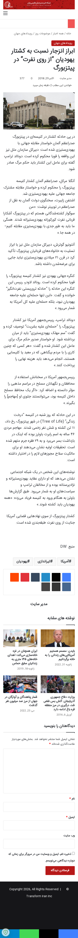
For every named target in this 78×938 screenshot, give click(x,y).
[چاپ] (45, 586)
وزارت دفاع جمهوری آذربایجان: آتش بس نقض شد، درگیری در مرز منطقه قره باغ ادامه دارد (59, 703)
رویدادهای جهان (23, 33)
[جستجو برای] (72, 13)
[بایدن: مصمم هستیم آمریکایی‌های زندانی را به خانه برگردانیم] (58, 638)
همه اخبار (58, 33)
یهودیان (21, 561)
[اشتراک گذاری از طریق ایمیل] (56, 586)
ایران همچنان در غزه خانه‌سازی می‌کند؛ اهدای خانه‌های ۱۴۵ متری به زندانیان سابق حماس (22, 657)
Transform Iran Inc (39, 896)
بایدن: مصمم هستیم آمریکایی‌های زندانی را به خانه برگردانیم (60, 655)
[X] (56, 577)
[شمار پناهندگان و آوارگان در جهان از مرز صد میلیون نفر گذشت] (20, 684)
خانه (69, 33)
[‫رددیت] (14, 577)
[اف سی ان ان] (39, 4)
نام (72, 798)
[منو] (5, 13)
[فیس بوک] (66, 577)
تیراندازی (44, 561)
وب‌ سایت (69, 835)
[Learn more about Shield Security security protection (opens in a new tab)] (5, 932)
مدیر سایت (66, 78)
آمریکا (65, 561)
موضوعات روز (42, 33)
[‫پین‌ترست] (25, 577)
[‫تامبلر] (35, 577)
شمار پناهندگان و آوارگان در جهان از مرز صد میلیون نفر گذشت (21, 701)
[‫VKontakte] (66, 586)
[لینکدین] (45, 577)
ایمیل (70, 817)
